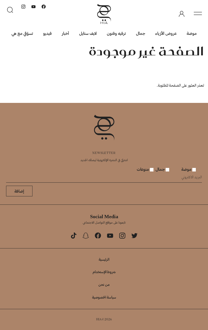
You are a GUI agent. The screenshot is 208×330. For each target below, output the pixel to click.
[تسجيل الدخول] (182, 14)
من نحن (104, 284)
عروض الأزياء (166, 33)
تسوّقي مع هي (22, 33)
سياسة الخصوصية (104, 297)
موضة (192, 33)
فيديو (47, 33)
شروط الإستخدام (104, 272)
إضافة (19, 190)
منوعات (143, 169)
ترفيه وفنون (116, 33)
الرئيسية (104, 259)
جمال (140, 33)
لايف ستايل (88, 33)
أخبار (65, 33)
